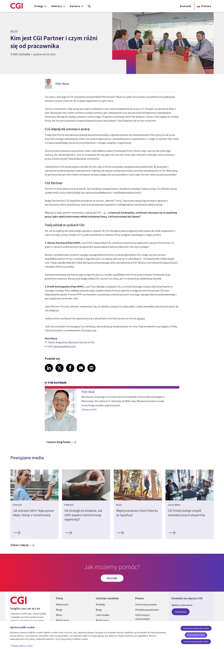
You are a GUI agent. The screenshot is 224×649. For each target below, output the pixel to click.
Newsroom (62, 604)
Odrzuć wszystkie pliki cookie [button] (196, 641)
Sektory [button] (56, 6)
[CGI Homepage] (16, 5)
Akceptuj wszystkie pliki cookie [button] (196, 628)
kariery (141, 318)
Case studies (103, 615)
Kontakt (185, 6)
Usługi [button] (38, 6)
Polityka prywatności (147, 609)
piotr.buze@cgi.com (64, 346)
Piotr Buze (62, 84)
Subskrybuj (180, 611)
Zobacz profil (89, 409)
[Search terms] (89, 6)
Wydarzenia (62, 620)
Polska (206, 6)
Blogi (59, 609)
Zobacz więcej (19, 545)
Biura (59, 615)
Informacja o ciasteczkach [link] (142, 616)
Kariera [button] (75, 6)
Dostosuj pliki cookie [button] (196, 635)
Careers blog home (58, 442)
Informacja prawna (146, 604)
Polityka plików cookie (22, 645)
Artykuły (100, 604)
